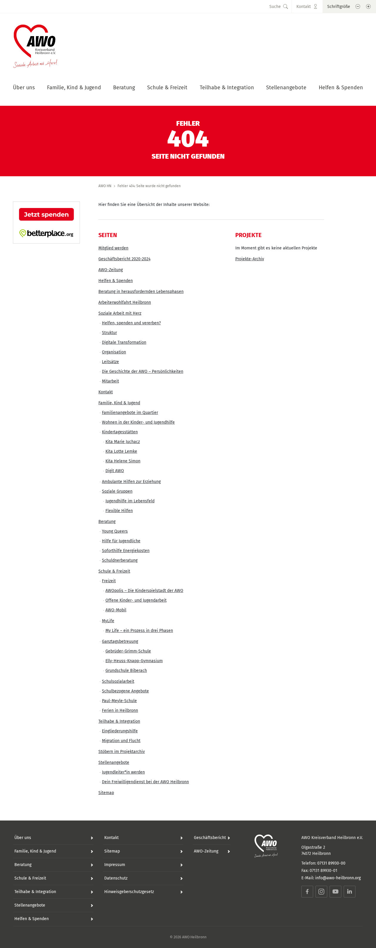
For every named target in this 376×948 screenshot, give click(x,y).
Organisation (114, 352)
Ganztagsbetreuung (120, 641)
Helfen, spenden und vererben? (131, 323)
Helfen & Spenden (341, 87)
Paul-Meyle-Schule (119, 700)
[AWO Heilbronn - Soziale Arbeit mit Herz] (35, 44)
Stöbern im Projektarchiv (121, 751)
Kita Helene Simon (122, 461)
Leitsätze (110, 361)
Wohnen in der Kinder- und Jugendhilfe (138, 422)
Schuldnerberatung (119, 560)
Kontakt (105, 392)
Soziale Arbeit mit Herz (119, 313)
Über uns (24, 87)
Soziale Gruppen (117, 491)
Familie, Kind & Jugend (74, 87)
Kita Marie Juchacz (122, 441)
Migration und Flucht (121, 740)
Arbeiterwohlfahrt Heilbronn (124, 302)
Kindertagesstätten (120, 431)
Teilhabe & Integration (227, 87)
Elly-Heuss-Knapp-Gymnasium (134, 660)
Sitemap (106, 792)
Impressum (114, 864)
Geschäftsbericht (210, 837)
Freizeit (109, 580)
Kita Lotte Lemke (121, 451)
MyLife (108, 620)
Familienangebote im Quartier (130, 412)
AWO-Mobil (115, 610)
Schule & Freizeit (167, 87)
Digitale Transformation (124, 342)
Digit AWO (114, 470)
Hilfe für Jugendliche (121, 540)
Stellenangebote (286, 87)
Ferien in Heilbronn (120, 710)
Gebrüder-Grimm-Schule (128, 651)
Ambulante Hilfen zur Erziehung (131, 481)
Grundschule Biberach (126, 670)
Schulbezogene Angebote (125, 691)
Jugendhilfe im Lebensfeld (130, 501)
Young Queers (115, 531)
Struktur (109, 332)
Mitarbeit (110, 381)
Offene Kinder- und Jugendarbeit (136, 600)
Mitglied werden (113, 248)
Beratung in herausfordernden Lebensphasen (141, 291)
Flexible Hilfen (119, 510)
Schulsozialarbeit (118, 681)
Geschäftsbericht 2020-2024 (124, 258)
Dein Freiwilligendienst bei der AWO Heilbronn (145, 781)
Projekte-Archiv (249, 258)
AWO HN (104, 186)
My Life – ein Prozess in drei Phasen (139, 630)
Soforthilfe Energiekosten (126, 550)
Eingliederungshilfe (120, 731)
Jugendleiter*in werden (123, 772)
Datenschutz (115, 878)
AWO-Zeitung (110, 269)
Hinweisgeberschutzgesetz (129, 891)
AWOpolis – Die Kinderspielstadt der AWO (144, 590)
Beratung (124, 87)
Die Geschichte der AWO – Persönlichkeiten (142, 371)
